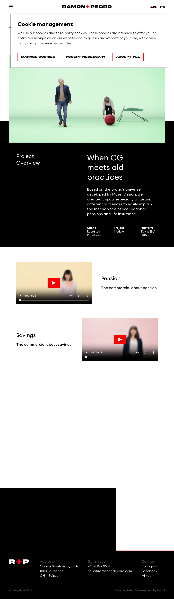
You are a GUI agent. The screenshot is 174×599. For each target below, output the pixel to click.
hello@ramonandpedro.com (110, 571)
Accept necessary (86, 56)
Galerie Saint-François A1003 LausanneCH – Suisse (59, 571)
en (153, 6)
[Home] (87, 7)
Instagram (150, 566)
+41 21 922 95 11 (99, 566)
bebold (162, 590)
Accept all (128, 56)
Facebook (149, 571)
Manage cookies (38, 56)
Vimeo (147, 575)
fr (162, 6)
